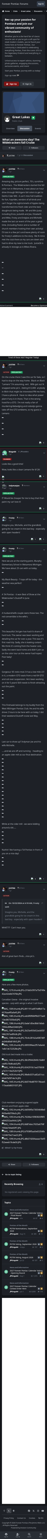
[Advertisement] (23, 331)
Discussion (28, 155)
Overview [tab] (10, 128)
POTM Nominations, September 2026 (23, 1229)
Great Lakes (21, 117)
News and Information (19, 1210)
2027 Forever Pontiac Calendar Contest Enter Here (23, 1287)
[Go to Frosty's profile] (4, 518)
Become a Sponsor (39, 305)
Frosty (11, 518)
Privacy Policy (9, 1518)
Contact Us (21, 1518)
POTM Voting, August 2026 (21, 1257)
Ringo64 (12, 452)
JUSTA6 (12, 155)
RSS (41, 1518)
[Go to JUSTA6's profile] (3, 155)
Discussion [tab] (25, 128)
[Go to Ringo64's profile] (4, 453)
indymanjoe (14, 485)
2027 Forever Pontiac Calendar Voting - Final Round (26, 1214)
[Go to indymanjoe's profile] (4, 486)
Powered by (23, 1528)
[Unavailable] (23, 574)
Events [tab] (38, 128)
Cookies (32, 1518)
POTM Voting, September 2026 (23, 1244)
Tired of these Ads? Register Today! (23, 357)
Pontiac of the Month (18, 1225)
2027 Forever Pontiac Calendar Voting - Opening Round (26, 1271)
